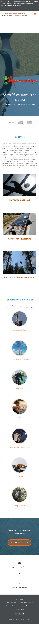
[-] (31, 10)
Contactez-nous (19, 609)
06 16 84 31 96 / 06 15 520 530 (19, 587)
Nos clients (29, 606)
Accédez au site (21, 542)
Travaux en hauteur (19, 199)
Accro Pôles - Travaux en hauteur (14, 14)
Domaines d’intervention (26, 602)
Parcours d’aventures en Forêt (15, 606)
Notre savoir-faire (11, 602)
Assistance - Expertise (19, 238)
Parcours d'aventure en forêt (19, 277)
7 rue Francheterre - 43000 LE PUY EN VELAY (19, 577)
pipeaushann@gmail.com (19, 567)
